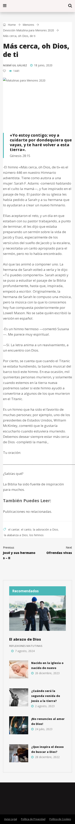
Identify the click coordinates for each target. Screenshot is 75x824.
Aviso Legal (10, 819)
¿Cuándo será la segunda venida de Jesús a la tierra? (45, 696)
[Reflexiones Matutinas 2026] (26, 6)
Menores (28, 25)
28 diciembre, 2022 (47, 757)
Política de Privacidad (33, 819)
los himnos (36, 535)
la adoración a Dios (45, 529)
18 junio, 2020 (43, 65)
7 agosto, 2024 (25, 651)
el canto (26, 529)
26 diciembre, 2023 (47, 673)
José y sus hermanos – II (19, 553)
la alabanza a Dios (16, 535)
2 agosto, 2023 (45, 706)
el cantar (13, 529)
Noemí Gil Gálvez (15, 65)
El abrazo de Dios (25, 639)
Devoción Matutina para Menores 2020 (28, 30)
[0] (4, 71)
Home (11, 25)
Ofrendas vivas (59, 550)
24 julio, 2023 (43, 729)
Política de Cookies (60, 819)
